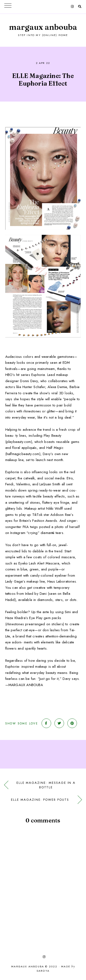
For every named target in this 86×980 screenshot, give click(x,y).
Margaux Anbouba (43, 27)
